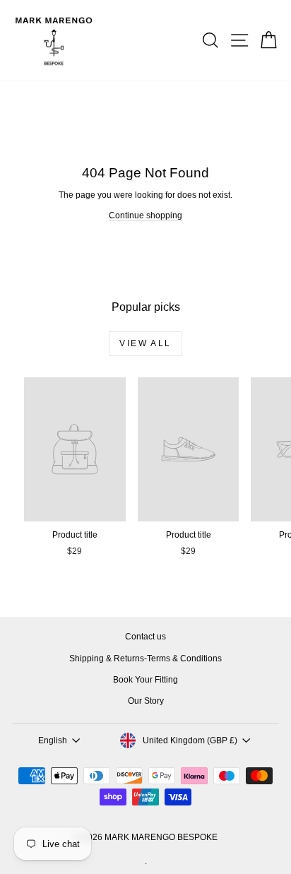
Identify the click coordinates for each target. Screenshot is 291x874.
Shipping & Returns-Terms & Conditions (145, 658)
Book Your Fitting (145, 680)
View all (145, 343)
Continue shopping (145, 215)
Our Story (146, 701)
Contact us (145, 637)
